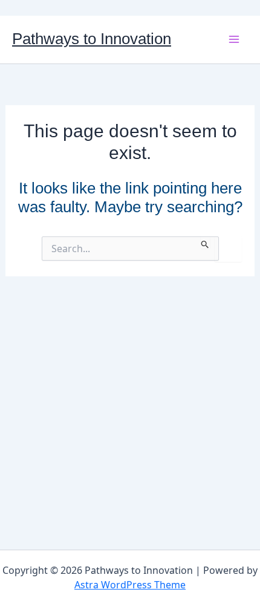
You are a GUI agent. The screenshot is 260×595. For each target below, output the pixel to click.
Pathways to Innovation (91, 39)
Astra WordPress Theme (130, 584)
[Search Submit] (205, 242)
